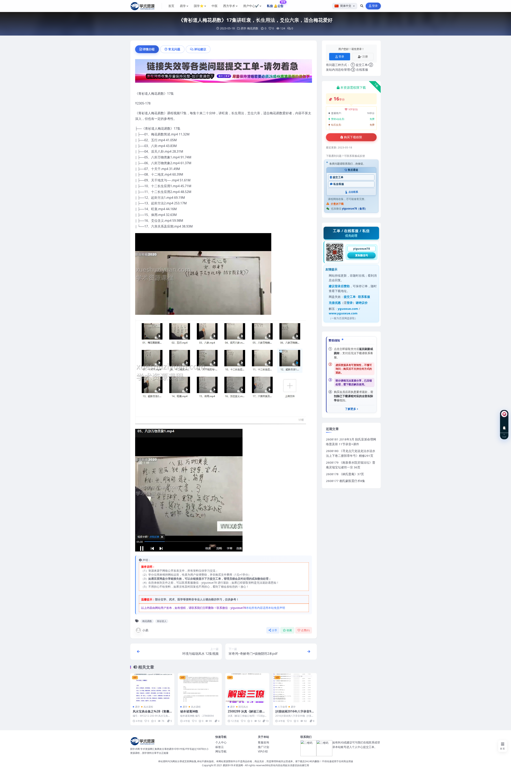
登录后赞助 (342, 286)
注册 (365, 56)
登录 (375, 5)
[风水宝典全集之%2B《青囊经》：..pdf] (152, 687)
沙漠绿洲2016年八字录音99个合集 (294, 713)
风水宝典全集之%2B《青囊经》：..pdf (151, 713)
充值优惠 (335, 303)
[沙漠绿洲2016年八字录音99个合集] (295, 687)
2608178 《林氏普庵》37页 (345, 474)
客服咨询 (263, 742)
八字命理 (282, 706)
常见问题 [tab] (174, 49)
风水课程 (148, 706)
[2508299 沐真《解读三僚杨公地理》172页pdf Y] (247, 687)
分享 (274, 630)
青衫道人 (161, 621)
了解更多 (350, 409)
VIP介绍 (263, 751)
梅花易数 (252, 28)
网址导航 (221, 751)
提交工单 (338, 177)
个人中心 (221, 742)
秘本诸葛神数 (189, 711)
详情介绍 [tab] (148, 49)
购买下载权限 (353, 137)
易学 (243, 28)
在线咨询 (504, 424)
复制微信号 (361, 255)
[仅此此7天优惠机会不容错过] (223, 72)
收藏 (289, 630)
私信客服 (338, 184)
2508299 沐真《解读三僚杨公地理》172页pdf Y (246, 713)
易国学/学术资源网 (233, 765)
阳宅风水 (243, 706)
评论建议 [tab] (200, 49)
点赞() (305, 630)
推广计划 (263, 747)
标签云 (219, 747)
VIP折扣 (353, 109)
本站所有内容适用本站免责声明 (265, 608)
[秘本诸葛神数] (200, 687)
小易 (145, 630)
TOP (504, 436)
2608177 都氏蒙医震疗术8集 (345, 481)
